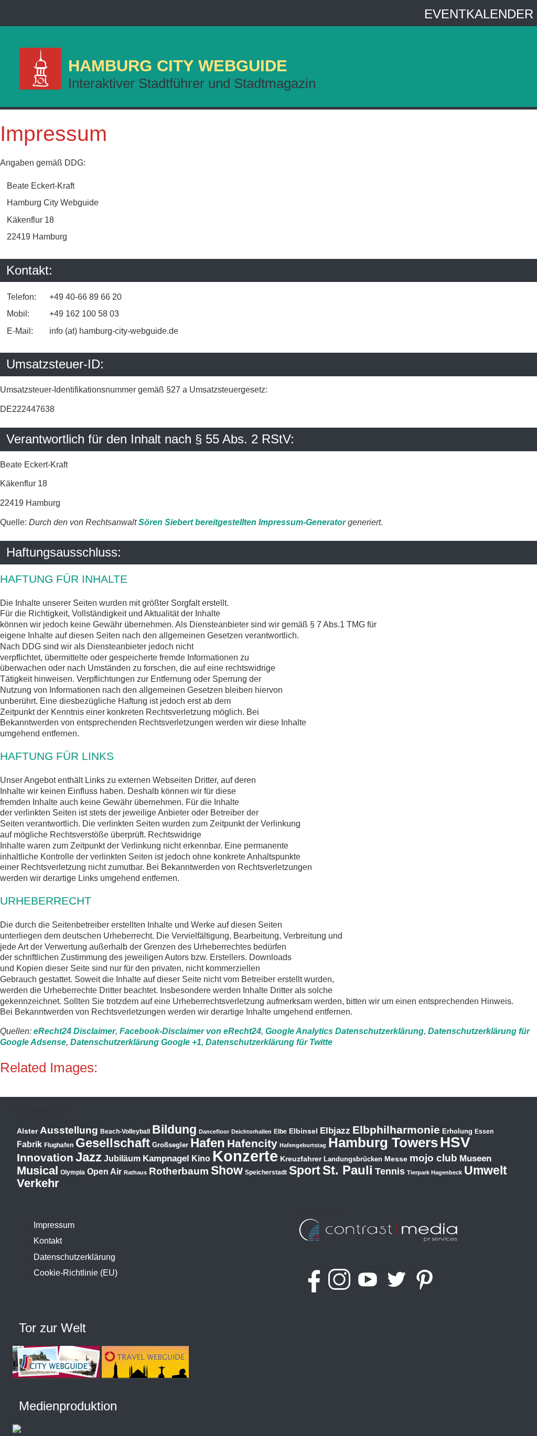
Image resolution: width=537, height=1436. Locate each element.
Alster (27, 1131)
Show (227, 1170)
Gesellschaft (113, 1143)
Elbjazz (335, 1131)
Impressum (53, 134)
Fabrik (29, 1144)
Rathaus (135, 1172)
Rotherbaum (179, 1171)
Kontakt (48, 1240)
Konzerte (245, 1156)
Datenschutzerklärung (74, 1257)
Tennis (390, 1171)
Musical (37, 1170)
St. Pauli (348, 1170)
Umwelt (485, 1170)
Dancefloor (214, 1131)
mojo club (433, 1157)
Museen (475, 1158)
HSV (455, 1142)
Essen (484, 1131)
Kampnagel (166, 1158)
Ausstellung (69, 1130)
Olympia (72, 1172)
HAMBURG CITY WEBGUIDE (177, 66)
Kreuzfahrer (300, 1159)
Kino (200, 1158)
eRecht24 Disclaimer (74, 1031)
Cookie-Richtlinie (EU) (75, 1272)
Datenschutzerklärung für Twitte (269, 1042)
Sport (304, 1170)
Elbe (280, 1131)
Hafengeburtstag (303, 1145)
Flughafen (58, 1144)
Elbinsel (303, 1131)
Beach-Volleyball (125, 1131)
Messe (395, 1159)
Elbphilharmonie (396, 1130)
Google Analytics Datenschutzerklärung (344, 1031)
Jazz (89, 1157)
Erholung (457, 1131)
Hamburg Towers (383, 1142)
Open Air (104, 1171)
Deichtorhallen (251, 1131)
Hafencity (252, 1143)
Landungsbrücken (353, 1159)
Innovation (45, 1157)
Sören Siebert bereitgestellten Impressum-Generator (242, 522)
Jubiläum (122, 1158)
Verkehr (38, 1183)
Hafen (207, 1143)
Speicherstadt (266, 1172)
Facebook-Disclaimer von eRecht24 (190, 1031)
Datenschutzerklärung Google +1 (135, 1042)
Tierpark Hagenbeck (434, 1172)
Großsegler (170, 1145)
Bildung (174, 1129)
